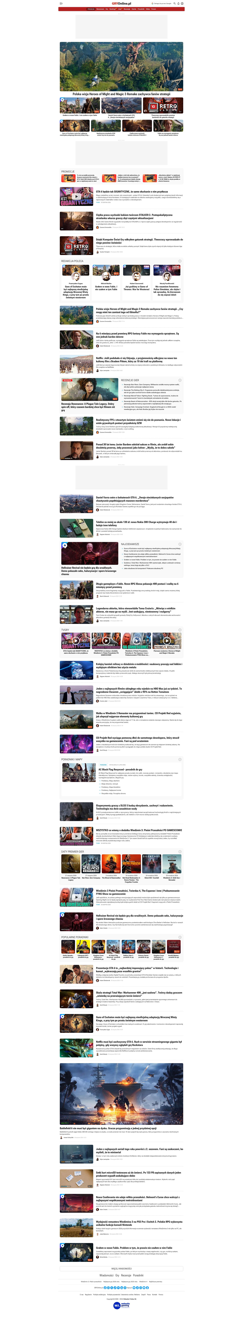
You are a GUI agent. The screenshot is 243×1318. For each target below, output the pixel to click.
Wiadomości (107, 1275)
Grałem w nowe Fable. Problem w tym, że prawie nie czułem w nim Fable (80, 107)
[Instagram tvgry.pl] (140, 1287)
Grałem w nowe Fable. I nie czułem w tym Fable (106, 282)
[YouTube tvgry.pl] (134, 1287)
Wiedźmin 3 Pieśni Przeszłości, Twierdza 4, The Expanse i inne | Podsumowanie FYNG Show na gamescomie (136, 644)
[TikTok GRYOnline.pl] (115, 1287)
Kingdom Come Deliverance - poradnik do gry (98, 950)
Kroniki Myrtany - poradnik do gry (174, 949)
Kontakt (154, 1295)
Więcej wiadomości (121, 1268)
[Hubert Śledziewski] (103, 111)
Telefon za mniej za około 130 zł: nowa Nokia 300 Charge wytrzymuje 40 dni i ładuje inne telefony (121, 528)
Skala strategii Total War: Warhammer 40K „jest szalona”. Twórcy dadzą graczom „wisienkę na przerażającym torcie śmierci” (121, 999)
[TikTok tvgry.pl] (137, 1287)
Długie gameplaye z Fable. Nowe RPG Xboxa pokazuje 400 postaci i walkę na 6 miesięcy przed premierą (121, 590)
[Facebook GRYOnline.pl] (105, 1287)
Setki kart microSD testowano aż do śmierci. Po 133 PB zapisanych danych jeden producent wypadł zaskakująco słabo (121, 1178)
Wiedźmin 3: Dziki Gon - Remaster (171, 867)
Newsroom (100, 9)
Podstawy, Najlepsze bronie (111, 790)
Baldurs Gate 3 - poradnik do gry (128, 949)
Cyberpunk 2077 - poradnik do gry (83, 949)
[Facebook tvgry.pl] (147, 1287)
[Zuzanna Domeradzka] (62, 88)
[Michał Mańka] (62, 111)
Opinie (134, 9)
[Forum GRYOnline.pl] (125, 1287)
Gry (107, 9)
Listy (119, 9)
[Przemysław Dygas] (62, 129)
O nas (81, 1295)
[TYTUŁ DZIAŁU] (121, 851)
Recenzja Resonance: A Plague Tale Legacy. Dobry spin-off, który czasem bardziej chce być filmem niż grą (89, 395)
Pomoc (161, 1295)
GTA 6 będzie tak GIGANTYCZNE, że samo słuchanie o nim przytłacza (121, 196)
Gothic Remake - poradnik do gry (68, 949)
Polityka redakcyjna (99, 1295)
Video (148, 9)
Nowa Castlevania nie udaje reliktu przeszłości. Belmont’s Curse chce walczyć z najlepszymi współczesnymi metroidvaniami (121, 1203)
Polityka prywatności (113, 1295)
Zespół (143, 1295)
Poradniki (141, 9)
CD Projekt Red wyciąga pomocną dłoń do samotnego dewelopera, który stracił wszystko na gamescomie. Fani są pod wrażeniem (121, 744)
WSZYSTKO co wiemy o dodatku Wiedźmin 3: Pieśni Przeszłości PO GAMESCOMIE (106, 644)
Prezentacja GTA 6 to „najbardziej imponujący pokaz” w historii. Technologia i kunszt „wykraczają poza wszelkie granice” (121, 974)
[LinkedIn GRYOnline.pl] (121, 1287)
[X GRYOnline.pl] (111, 1287)
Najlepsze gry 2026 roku (111, 1282)
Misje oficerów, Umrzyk (109, 784)
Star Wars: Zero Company (91, 866)
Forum (153, 9)
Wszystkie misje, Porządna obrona (113, 793)
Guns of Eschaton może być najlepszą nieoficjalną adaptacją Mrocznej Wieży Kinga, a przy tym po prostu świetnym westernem (75, 128)
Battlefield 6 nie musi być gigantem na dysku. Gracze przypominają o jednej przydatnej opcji (121, 1101)
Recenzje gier (151, 380)
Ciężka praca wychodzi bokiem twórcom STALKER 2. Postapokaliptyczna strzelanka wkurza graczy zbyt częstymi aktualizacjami (137, 128)
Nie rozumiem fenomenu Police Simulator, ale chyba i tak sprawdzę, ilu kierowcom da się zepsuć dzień (167, 282)
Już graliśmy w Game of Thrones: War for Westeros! (136, 282)
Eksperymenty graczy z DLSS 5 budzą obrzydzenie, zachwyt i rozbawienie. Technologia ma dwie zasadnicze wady (121, 811)
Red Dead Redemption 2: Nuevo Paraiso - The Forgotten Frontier (131, 868)
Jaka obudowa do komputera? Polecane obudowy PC (143, 568)
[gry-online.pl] (121, 3)
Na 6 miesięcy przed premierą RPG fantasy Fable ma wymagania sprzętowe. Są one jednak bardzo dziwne (168, 128)
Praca (149, 1295)
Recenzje (127, 9)
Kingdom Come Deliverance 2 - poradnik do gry (159, 950)
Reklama (137, 1295)
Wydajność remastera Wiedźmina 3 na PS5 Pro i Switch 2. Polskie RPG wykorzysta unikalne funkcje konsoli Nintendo (121, 1228)
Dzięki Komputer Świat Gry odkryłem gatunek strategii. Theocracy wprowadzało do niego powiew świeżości (163, 107)
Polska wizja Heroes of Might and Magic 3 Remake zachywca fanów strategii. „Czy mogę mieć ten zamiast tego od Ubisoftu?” (121, 69)
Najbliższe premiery (155, 1282)
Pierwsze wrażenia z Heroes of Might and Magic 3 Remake (166, 643)
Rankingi (113, 9)
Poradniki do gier (121, 759)
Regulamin (88, 1295)
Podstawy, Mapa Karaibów (110, 787)
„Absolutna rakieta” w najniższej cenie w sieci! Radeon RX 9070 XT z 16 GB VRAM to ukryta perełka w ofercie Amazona (162, 178)
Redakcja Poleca (121, 261)
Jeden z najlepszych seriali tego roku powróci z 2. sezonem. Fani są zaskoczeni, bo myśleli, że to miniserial (121, 1154)
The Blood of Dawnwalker (111, 866)
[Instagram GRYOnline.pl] (108, 1287)
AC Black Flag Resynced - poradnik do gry (121, 779)
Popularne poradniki (121, 937)
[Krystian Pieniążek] (145, 111)
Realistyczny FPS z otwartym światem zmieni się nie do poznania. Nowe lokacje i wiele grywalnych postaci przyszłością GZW (106, 128)
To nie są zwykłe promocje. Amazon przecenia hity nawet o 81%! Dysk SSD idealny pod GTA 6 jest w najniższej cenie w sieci (80, 178)
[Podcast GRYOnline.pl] (118, 1287)
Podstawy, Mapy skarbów (110, 781)
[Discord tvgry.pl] (144, 1287)
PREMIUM (91, 9)
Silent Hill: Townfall (151, 866)
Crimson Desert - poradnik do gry (143, 949)
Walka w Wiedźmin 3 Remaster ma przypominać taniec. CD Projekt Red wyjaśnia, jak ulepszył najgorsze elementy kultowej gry (121, 719)
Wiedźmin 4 (143, 1282)
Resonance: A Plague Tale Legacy (70, 867)
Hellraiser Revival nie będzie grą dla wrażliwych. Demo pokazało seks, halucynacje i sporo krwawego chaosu (89, 559)
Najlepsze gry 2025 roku (129, 1282)
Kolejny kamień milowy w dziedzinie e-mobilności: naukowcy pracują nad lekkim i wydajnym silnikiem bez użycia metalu (121, 670)
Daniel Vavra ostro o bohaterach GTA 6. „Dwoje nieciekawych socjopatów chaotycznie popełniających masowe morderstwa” (121, 107)
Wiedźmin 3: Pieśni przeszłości (91, 1282)
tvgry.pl (121, 630)
